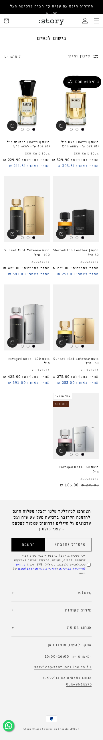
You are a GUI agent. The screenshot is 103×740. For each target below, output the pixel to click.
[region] (51, 10)
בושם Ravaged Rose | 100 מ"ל (29, 361)
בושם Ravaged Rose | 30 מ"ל (79, 469)
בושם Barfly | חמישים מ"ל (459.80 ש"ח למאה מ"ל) (28, 144)
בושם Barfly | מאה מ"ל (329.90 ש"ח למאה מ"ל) (80, 144)
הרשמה (28, 545)
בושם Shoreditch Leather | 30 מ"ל (76, 252)
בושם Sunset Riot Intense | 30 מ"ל (76, 361)
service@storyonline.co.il (63, 667)
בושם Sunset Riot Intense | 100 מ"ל (27, 252)
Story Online (32, 729)
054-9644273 (79, 684)
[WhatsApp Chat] (8, 725)
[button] (96, 20)
